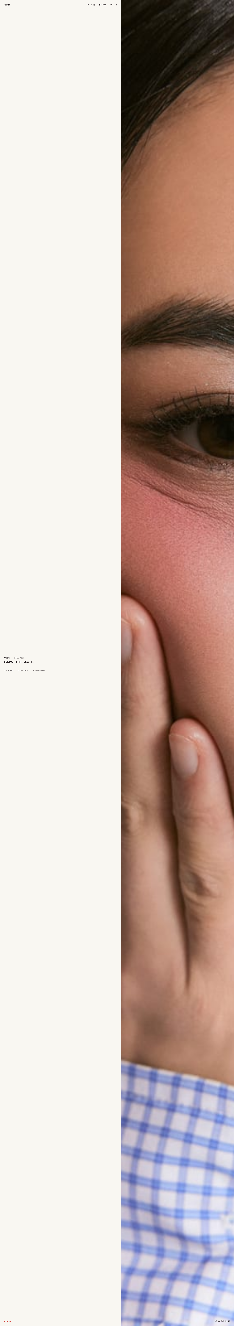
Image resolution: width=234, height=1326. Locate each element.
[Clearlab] (7, 4)
